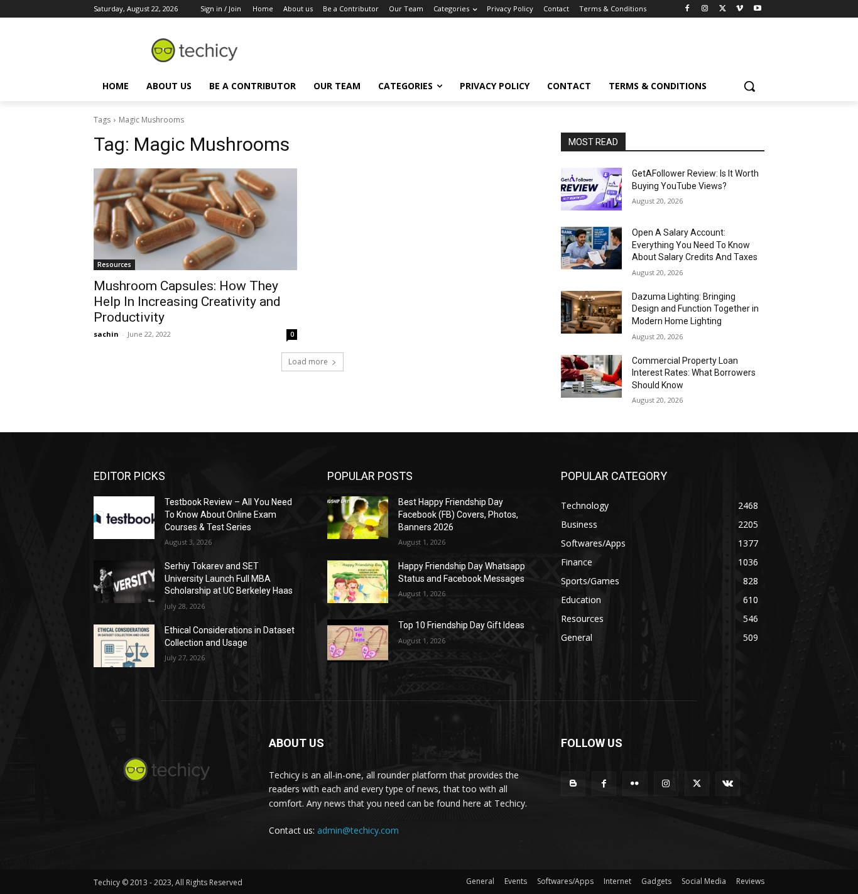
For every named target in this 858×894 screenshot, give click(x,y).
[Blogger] (573, 783)
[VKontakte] (727, 783)
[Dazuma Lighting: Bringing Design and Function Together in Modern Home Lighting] (591, 312)
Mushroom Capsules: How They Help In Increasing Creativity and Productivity (187, 301)
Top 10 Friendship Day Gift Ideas (461, 625)
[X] (722, 9)
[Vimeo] (739, 9)
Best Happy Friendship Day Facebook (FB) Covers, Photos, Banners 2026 (458, 514)
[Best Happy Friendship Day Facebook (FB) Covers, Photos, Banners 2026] (357, 517)
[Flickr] (634, 783)
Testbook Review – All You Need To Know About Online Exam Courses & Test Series (228, 514)
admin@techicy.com (358, 830)
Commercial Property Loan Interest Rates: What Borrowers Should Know (694, 373)
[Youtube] (757, 9)
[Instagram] (705, 9)
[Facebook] (687, 9)
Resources (114, 264)
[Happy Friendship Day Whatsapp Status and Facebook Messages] (357, 581)
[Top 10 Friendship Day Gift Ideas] (357, 640)
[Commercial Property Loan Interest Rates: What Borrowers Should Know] (591, 376)
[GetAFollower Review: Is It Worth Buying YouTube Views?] (591, 189)
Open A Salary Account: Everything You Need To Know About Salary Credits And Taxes (695, 244)
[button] (749, 86)
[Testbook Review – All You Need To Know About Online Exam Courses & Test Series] (124, 517)
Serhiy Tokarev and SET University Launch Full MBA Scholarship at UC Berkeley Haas (229, 578)
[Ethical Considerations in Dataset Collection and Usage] (124, 645)
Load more (308, 361)
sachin (106, 334)
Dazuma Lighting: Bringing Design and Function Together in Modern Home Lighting (695, 309)
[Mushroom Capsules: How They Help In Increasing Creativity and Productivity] (195, 219)
